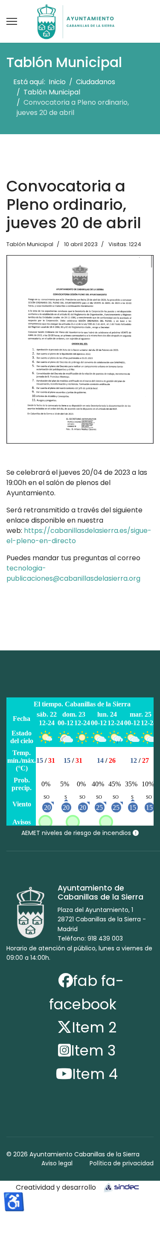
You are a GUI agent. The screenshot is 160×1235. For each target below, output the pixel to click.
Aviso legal (57, 1163)
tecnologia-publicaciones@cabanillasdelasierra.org (73, 573)
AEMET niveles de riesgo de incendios (77, 833)
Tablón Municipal (29, 244)
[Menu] (11, 21)
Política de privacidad (122, 1163)
